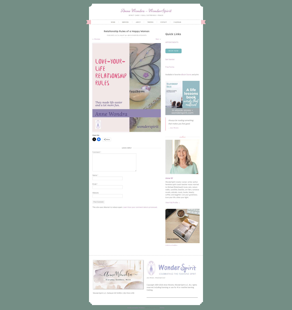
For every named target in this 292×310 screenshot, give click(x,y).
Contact (163, 22)
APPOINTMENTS (171, 42)
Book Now (173, 51)
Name (95, 175)
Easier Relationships (139, 35)
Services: (125, 22)
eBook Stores (186, 74)
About (138, 22)
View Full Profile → (172, 202)
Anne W (169, 178)
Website (95, 193)
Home (113, 22)
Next (158, 39)
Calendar (177, 22)
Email (95, 184)
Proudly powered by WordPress (136, 308)
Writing (150, 22)
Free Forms (169, 67)
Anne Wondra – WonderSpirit (146, 10)
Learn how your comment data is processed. (140, 207)
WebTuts (162, 308)
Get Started (169, 59)
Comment (96, 152)
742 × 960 (127, 35)
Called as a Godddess (171, 245)
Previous (96, 39)
